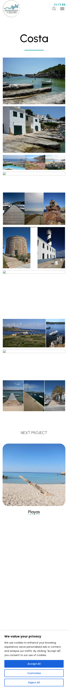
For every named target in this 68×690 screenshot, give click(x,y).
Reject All (34, 682)
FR (59, 5)
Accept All (34, 664)
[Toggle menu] (62, 9)
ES (63, 5)
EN (55, 5)
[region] (34, 660)
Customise (34, 673)
